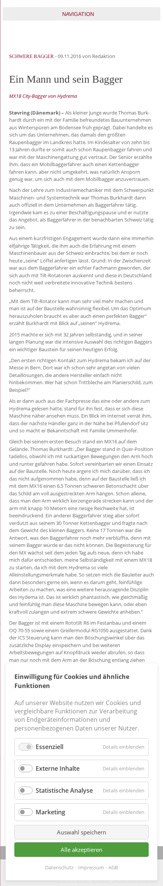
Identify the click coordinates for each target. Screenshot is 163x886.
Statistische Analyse (64, 790)
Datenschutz (59, 867)
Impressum (91, 867)
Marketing (50, 812)
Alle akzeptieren (81, 849)
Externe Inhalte (58, 768)
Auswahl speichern (81, 832)
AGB (113, 867)
